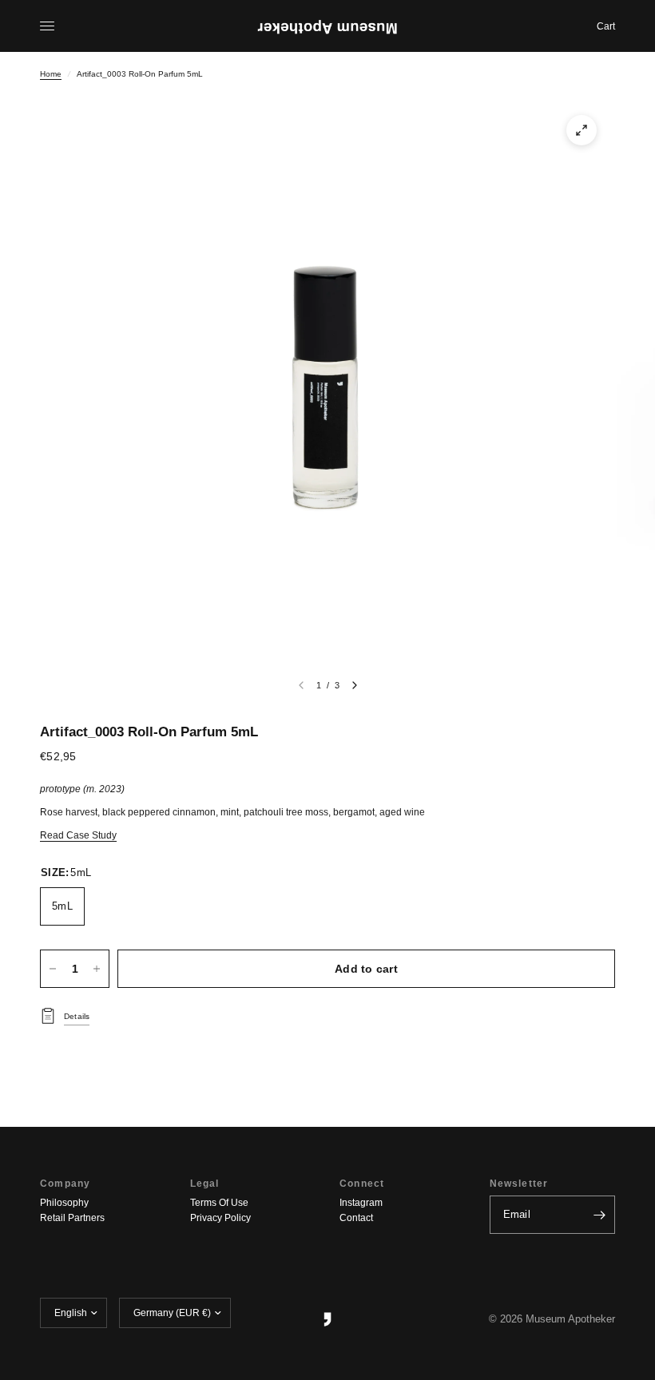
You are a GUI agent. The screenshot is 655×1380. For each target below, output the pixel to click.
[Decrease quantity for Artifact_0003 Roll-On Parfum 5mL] (53, 968)
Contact (356, 1217)
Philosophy (64, 1202)
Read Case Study (78, 835)
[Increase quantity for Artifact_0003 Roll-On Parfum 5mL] (97, 968)
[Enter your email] (599, 1215)
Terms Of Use (219, 1202)
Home (51, 73)
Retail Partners (72, 1217)
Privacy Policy (220, 1217)
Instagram (361, 1202)
